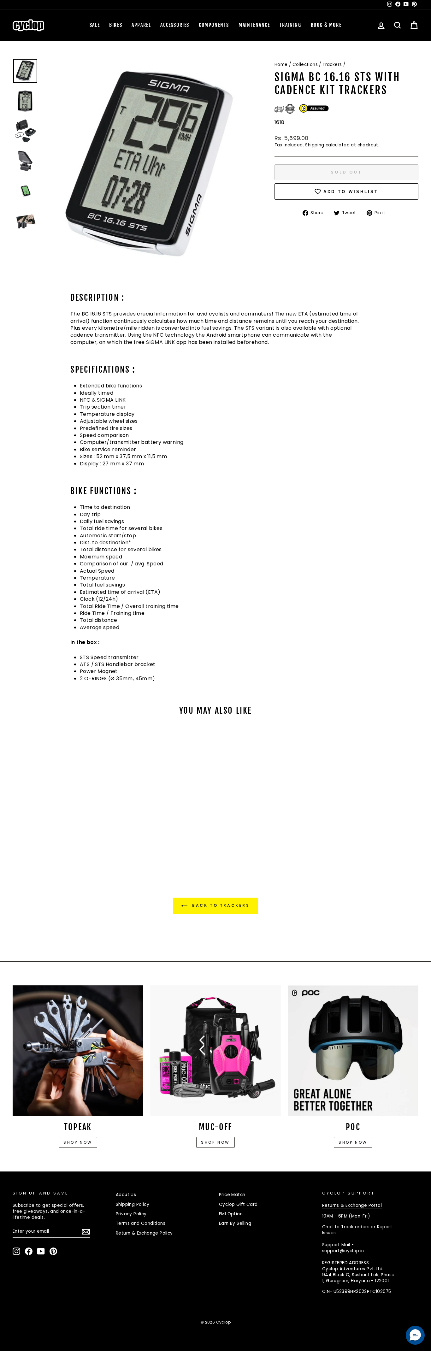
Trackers (332, 65)
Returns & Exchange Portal (352, 1205)
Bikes (115, 25)
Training (290, 25)
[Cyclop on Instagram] (16, 1251)
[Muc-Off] (215, 1050)
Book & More (326, 25)
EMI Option (231, 1214)
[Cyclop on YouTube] (41, 1251)
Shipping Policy (132, 1204)
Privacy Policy (131, 1214)
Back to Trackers (220, 905)
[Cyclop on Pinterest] (53, 1251)
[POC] (353, 1050)
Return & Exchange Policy (144, 1233)
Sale (95, 25)
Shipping (314, 145)
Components (214, 25)
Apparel (141, 25)
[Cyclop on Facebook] (28, 1251)
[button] (415, 1335)
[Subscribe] (86, 1232)
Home (281, 65)
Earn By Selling (235, 1223)
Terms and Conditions (140, 1223)
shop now (353, 1142)
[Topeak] (78, 1050)
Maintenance (254, 25)
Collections (305, 65)
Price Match (232, 1195)
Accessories (174, 25)
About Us (126, 1195)
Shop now (77, 1142)
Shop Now (215, 1142)
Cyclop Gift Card (238, 1204)
